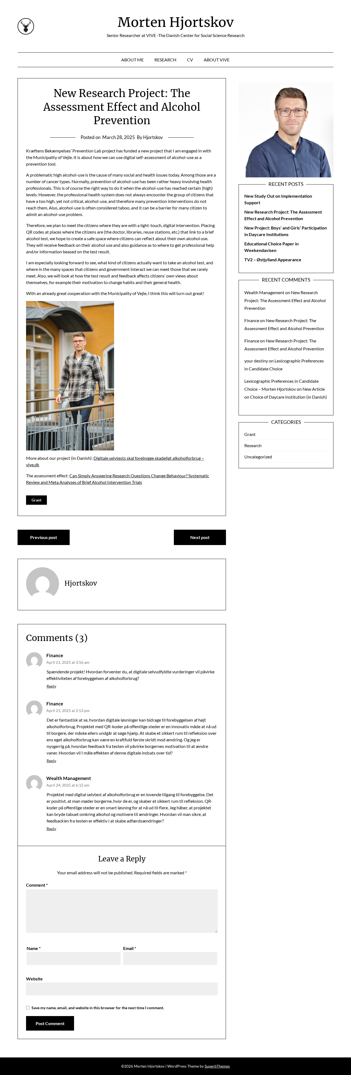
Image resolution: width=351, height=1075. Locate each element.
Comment (37, 884)
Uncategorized (258, 456)
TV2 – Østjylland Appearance (272, 259)
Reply (51, 686)
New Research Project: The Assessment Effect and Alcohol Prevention (285, 300)
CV (190, 59)
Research (165, 59)
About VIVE (217, 59)
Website (34, 978)
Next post (200, 537)
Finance (54, 655)
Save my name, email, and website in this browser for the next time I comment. (98, 1007)
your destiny (256, 360)
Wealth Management (68, 778)
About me (132, 59)
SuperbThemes (217, 1066)
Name (34, 948)
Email (129, 948)
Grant (36, 500)
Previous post (43, 537)
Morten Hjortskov (176, 22)
